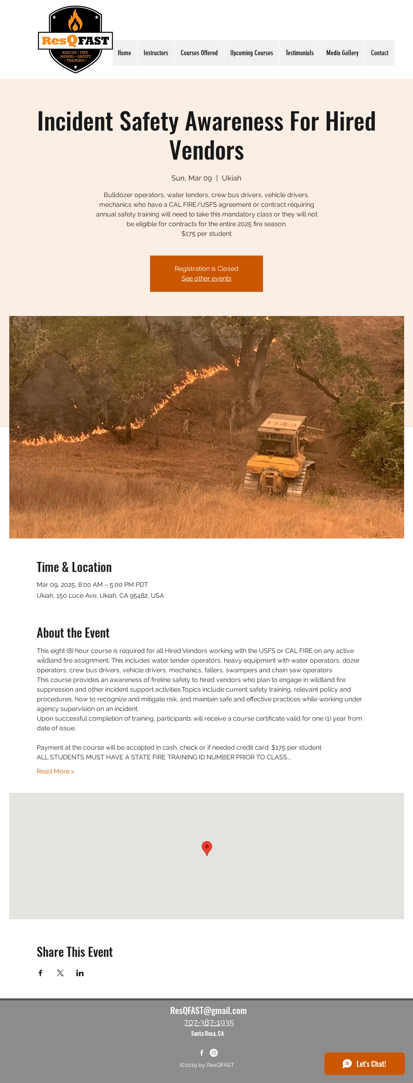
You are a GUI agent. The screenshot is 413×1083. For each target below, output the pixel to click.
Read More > (55, 771)
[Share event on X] (60, 973)
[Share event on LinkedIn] (80, 973)
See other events (206, 278)
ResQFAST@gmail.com (208, 1010)
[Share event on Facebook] (40, 973)
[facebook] (202, 1053)
